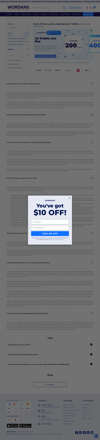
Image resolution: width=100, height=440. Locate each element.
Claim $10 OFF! (50, 233)
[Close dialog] (69, 198)
